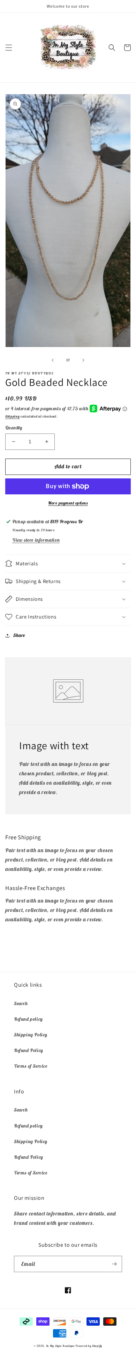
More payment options (68, 503)
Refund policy (28, 1019)
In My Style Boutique (60, 1346)
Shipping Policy (30, 1035)
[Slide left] (52, 360)
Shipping (12, 416)
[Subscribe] (114, 1264)
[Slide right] (83, 360)
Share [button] (19, 635)
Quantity (13, 428)
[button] (8, 47)
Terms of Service (30, 1066)
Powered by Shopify (88, 1346)
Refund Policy (28, 1050)
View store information (36, 540)
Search (21, 1003)
